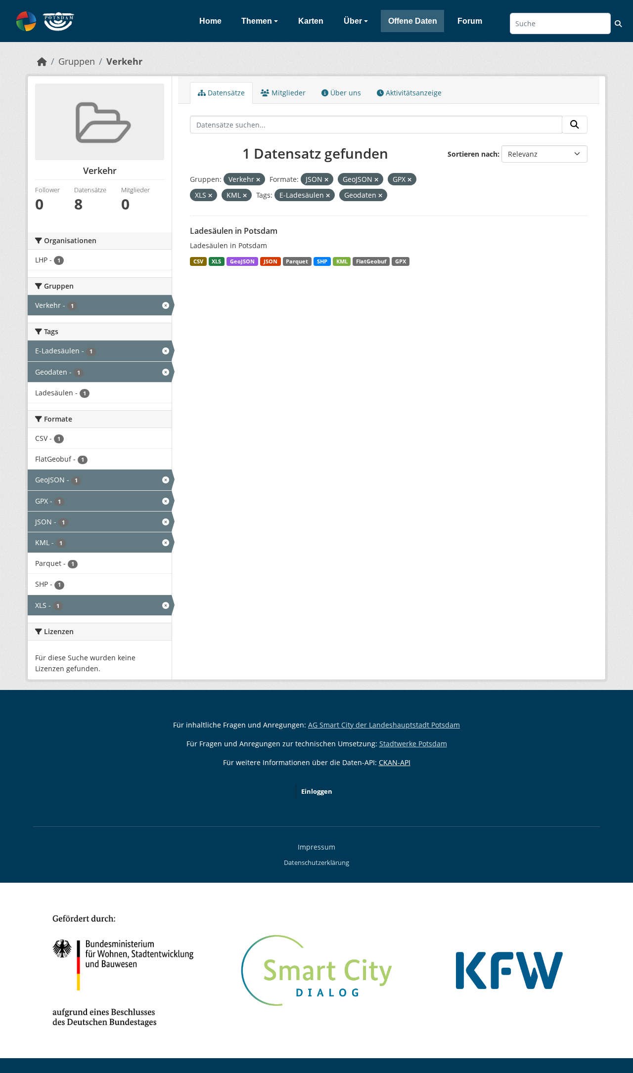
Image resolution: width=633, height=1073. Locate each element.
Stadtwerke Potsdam (413, 743)
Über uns (344, 92)
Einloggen (316, 791)
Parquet (297, 261)
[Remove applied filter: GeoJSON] (376, 179)
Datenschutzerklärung (316, 862)
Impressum (316, 847)
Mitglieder (288, 92)
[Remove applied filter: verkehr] (258, 179)
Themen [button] (256, 21)
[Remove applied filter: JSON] (326, 179)
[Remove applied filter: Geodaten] (380, 195)
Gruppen (76, 61)
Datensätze (225, 92)
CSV (198, 261)
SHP (322, 261)
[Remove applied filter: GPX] (409, 179)
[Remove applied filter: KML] (245, 195)
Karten (310, 21)
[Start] (42, 61)
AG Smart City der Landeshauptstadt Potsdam (384, 725)
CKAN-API (394, 762)
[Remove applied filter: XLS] (210, 195)
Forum (469, 21)
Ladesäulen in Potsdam (233, 230)
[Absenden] (575, 124)
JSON (270, 261)
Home (210, 21)
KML (342, 261)
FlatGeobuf (371, 261)
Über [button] (353, 21)
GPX (400, 261)
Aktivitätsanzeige (413, 92)
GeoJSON (242, 261)
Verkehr (124, 61)
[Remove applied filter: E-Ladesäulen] (328, 195)
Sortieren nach (472, 154)
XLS (216, 261)
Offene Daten (412, 21)
